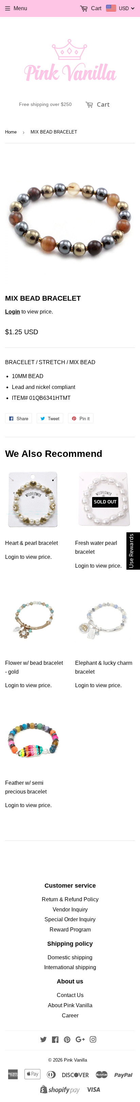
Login (12, 312)
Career (70, 1015)
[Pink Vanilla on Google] (80, 1040)
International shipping (70, 967)
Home (11, 132)
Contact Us (70, 995)
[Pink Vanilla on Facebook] (55, 1040)
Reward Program (70, 929)
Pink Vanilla (75, 1060)
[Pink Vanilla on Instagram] (93, 1040)
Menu (20, 8)
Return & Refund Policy (70, 899)
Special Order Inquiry (70, 919)
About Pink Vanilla (70, 1005)
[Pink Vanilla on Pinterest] (67, 1040)
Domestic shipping (70, 957)
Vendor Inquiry (70, 909)
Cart (102, 104)
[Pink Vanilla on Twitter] (43, 1040)
